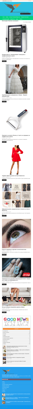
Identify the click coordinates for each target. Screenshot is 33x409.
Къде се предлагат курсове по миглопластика (14, 249)
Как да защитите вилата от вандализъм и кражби (16, 357)
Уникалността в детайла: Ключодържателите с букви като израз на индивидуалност (16, 279)
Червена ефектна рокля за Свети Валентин (13, 175)
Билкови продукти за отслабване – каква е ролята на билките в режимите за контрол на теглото (18, 350)
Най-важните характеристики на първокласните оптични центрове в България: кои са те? (17, 347)
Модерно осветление (6, 342)
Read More (4, 61)
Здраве (4, 335)
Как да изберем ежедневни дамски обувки (13, 307)
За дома (4, 333)
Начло (4, 381)
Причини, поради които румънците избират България (16, 361)
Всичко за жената (6, 332)
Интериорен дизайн (6, 336)
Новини (4, 343)
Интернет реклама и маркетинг (8, 338)
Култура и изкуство (6, 339)
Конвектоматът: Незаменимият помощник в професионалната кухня (13, 55)
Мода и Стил (5, 388)
